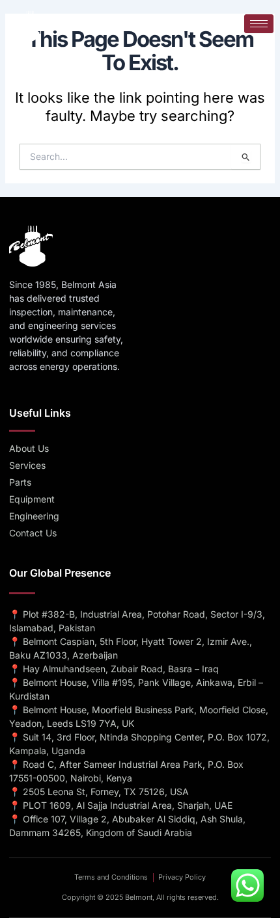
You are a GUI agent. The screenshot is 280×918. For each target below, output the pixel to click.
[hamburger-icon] (258, 23)
